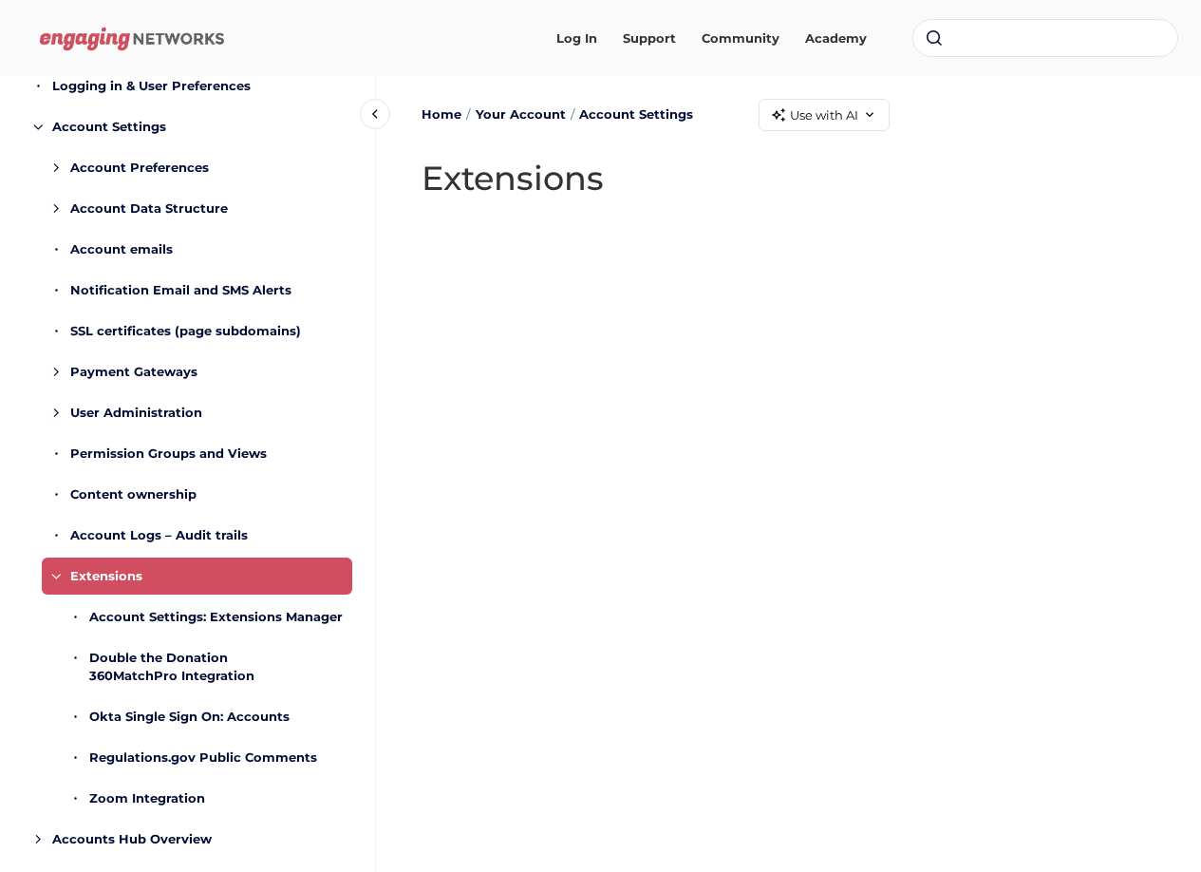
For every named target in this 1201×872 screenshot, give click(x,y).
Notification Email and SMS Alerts (180, 289)
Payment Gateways (133, 371)
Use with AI (824, 115)
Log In (576, 38)
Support (649, 38)
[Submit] (934, 38)
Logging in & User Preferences (151, 85)
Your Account (521, 114)
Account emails (121, 248)
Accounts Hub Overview (132, 838)
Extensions (106, 575)
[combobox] (1045, 38)
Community (740, 38)
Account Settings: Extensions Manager (216, 616)
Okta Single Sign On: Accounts (189, 716)
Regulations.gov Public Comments (203, 757)
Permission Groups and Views (168, 453)
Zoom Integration (147, 798)
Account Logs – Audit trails (159, 534)
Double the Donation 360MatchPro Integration (171, 667)
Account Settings (109, 126)
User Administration (136, 412)
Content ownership (133, 494)
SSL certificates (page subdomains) (185, 330)
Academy (836, 38)
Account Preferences (139, 167)
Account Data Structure (149, 208)
